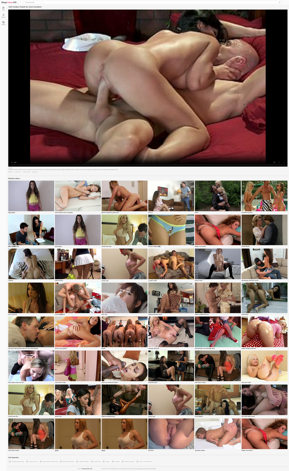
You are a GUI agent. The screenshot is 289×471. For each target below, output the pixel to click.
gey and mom (97, 461)
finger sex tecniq (200, 246)
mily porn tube (246, 382)
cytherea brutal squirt (155, 314)
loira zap (104, 314)
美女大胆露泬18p (13, 246)
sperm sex (58, 416)
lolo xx (150, 212)
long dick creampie (84, 461)
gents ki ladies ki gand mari (110, 212)
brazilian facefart (247, 212)
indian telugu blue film (249, 348)
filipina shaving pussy (108, 416)
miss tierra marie (200, 382)
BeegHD (9, 2)
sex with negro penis (248, 416)
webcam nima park (129, 461)
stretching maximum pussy (250, 280)
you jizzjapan (199, 416)
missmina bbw (152, 382)
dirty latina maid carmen (16, 382)
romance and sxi (33, 461)
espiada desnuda (153, 348)
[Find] (279, 2)
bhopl (103, 348)
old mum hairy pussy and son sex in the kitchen (23, 348)
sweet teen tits (106, 246)
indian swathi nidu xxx (202, 314)
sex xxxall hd (12, 314)
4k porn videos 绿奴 (154, 246)
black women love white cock (50, 461)
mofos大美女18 (60, 314)
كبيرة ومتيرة (105, 280)
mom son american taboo (110, 382)
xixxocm (151, 450)
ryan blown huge (60, 382)
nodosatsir (245, 314)
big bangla (11, 212)
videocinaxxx (59, 280)
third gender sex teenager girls (205, 348)
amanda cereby (200, 450)
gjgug (56, 450)
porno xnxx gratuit (61, 348)
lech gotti (117, 461)
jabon (196, 212)
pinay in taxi (198, 280)
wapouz (10, 280)
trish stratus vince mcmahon (64, 212)
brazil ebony (245, 246)
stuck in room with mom (145, 461)
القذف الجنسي (152, 280)
